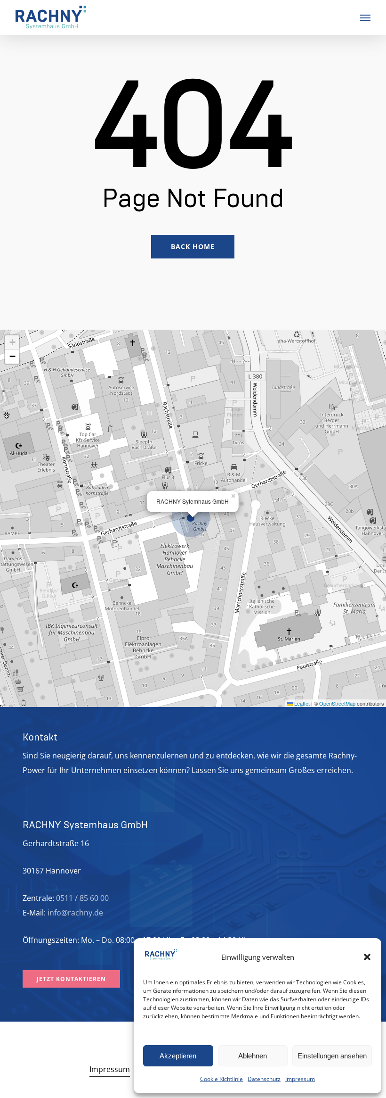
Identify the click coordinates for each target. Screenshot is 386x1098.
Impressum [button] (109, 1069)
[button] (367, 957)
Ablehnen (252, 1056)
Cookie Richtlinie (221, 1079)
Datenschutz (264, 1079)
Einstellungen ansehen (332, 1056)
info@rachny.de (75, 912)
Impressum (300, 1079)
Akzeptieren (178, 1056)
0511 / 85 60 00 (82, 898)
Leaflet (301, 703)
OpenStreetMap (337, 703)
